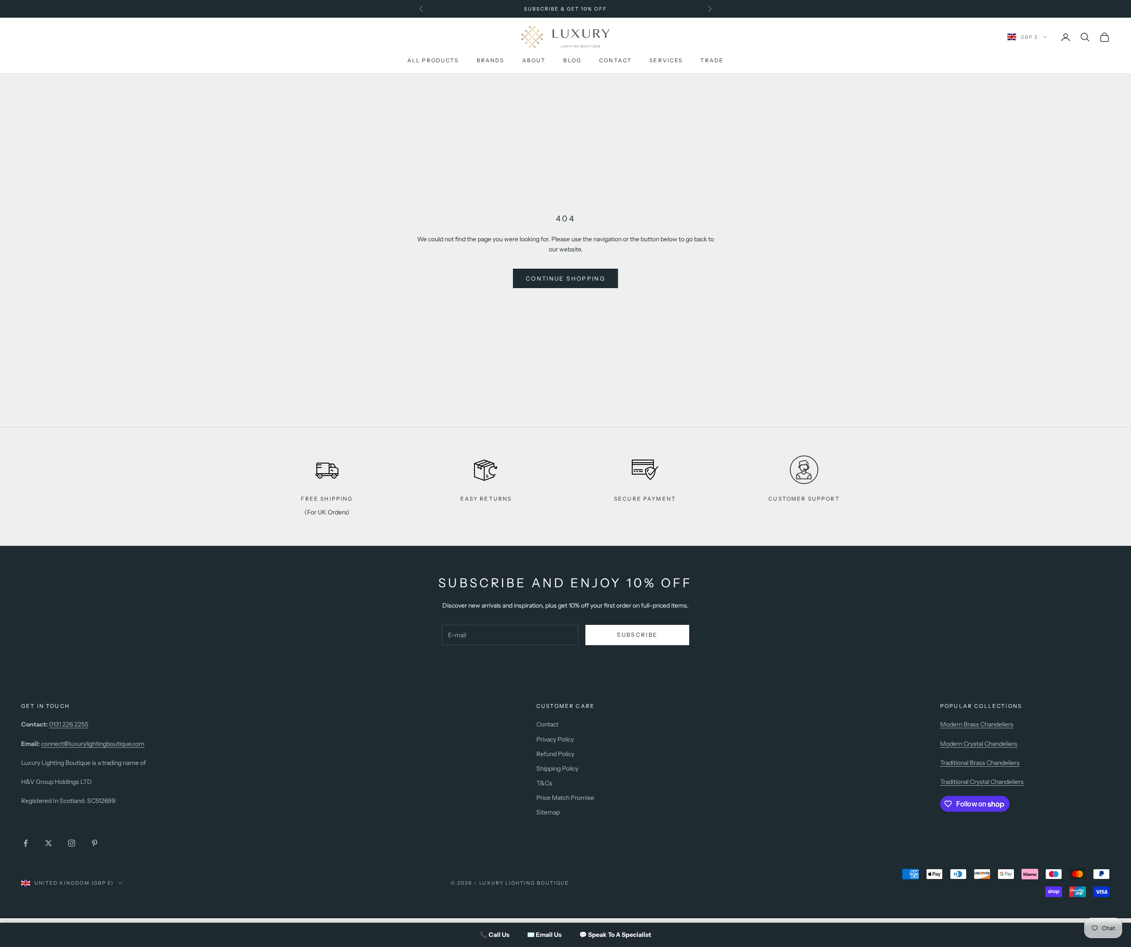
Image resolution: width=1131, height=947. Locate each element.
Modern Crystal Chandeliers (978, 744)
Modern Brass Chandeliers (976, 724)
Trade (712, 60)
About (534, 60)
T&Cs (544, 783)
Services (666, 60)
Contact (615, 60)
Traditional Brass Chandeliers (980, 763)
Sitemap (548, 812)
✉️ (544, 935)
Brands (491, 60)
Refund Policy (555, 754)
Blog (572, 60)
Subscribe (637, 634)
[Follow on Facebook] (25, 843)
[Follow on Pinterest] (94, 843)
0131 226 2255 (68, 724)
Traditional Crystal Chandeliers (982, 782)
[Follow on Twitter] (48, 843)
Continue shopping (565, 278)
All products (433, 60)
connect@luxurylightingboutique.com (92, 744)
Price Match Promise (565, 798)
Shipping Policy (557, 768)
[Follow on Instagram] (71, 843)
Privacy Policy (555, 739)
